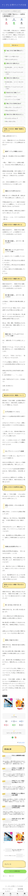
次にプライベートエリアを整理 (12, 99)
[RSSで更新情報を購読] (15, 737)
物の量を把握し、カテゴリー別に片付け (14, 68)
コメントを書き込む (14, 871)
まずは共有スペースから (11, 96)
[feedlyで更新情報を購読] (12, 737)
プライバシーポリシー (7, 889)
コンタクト (7, 891)
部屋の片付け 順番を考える (12, 63)
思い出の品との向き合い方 (11, 118)
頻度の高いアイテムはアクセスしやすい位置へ (14, 73)
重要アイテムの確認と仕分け (12, 56)
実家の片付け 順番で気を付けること (14, 114)
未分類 (5, 695)
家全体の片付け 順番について (13, 92)
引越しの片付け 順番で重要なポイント (13, 51)
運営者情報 (20, 889)
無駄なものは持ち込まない (11, 59)
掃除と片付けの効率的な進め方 (13, 103)
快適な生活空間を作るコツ (11, 110)
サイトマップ (20, 891)
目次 (13, 45)
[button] (21, 23)
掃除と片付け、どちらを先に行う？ (13, 107)
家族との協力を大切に (10, 121)
